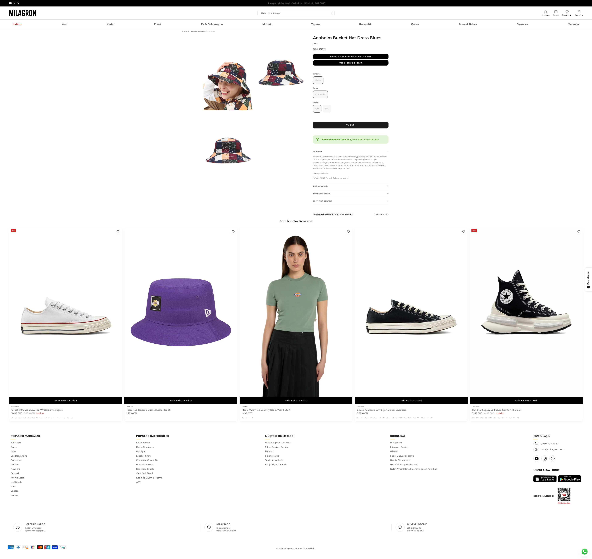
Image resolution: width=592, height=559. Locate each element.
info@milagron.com (552, 449)
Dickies (15, 464)
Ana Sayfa (185, 31)
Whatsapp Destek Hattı (278, 442)
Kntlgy (14, 495)
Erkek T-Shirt (143, 455)
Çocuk (415, 24)
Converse (16, 460)
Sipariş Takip (272, 455)
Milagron (288, 548)
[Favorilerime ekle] (118, 231)
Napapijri (16, 442)
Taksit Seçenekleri (321, 193)
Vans (315, 44)
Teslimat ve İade (320, 186)
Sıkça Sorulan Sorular (277, 447)
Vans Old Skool (144, 473)
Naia (13, 486)
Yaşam (315, 24)
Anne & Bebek (468, 24)
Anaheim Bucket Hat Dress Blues (203, 31)
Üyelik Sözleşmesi (400, 460)
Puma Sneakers (145, 464)
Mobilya (140, 451)
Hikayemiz (396, 442)
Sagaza (14, 490)
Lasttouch (16, 482)
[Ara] (331, 13)
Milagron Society (399, 447)
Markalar (573, 24)
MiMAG (394, 451)
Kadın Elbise (143, 442)
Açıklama (317, 151)
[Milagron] (22, 13)
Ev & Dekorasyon (212, 24)
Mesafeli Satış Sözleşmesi (404, 464)
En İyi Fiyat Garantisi (322, 201)
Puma (14, 447)
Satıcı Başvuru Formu (402, 455)
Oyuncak (522, 24)
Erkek (157, 24)
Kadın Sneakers (145, 447)
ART (138, 482)
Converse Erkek (145, 469)
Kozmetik (365, 24)
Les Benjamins (19, 455)
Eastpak (15, 473)
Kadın (110, 24)
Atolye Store (18, 477)
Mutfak (266, 24)
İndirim (17, 24)
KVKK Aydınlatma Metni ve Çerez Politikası (414, 469)
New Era (15, 469)
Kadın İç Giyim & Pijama (149, 477)
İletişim (269, 451)
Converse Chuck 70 (147, 460)
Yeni (64, 24)
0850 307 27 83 (550, 443)
